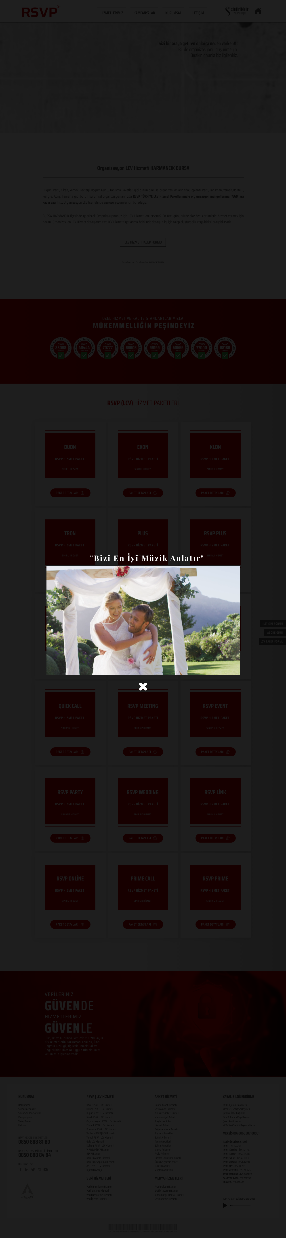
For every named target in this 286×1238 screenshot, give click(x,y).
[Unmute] (60, 669)
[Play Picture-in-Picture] (226, 669)
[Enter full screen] (234, 669)
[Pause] (52, 669)
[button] (143, 686)
